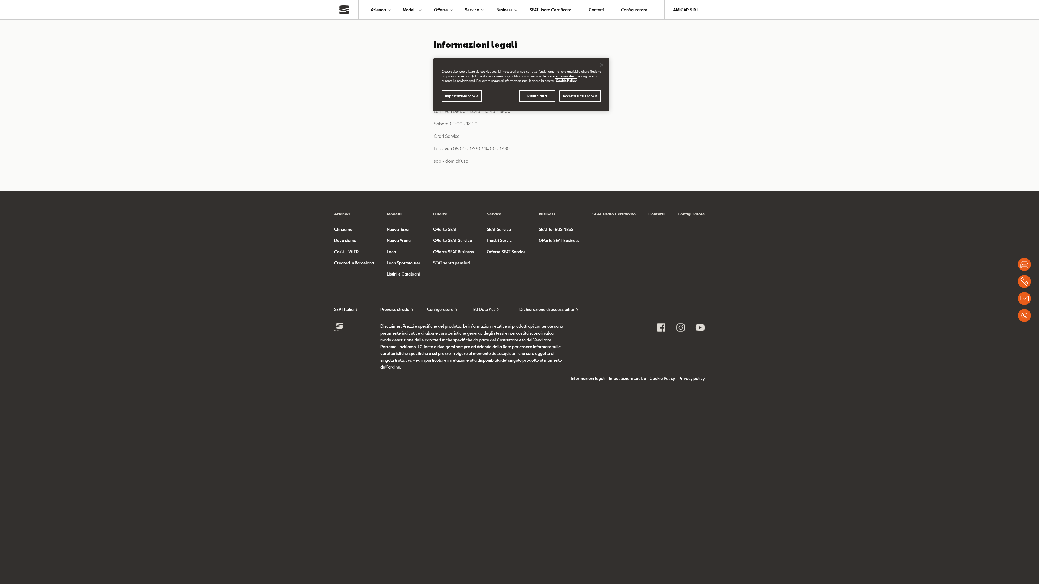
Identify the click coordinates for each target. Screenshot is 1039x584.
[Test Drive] (1024, 264)
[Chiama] (1024, 281)
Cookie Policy (662, 378)
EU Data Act (484, 309)
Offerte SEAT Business (453, 252)
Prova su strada (394, 309)
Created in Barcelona (354, 263)
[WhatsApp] (1024, 315)
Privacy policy (692, 378)
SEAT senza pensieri (451, 263)
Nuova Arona (399, 240)
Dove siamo (345, 240)
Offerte (441, 10)
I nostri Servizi (500, 240)
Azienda (378, 10)
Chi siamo (343, 229)
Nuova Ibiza (398, 229)
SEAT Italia (344, 309)
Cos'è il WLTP (346, 252)
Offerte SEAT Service (452, 240)
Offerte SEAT (445, 229)
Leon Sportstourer (403, 263)
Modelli (410, 10)
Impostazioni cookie (462, 96)
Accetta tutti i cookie (580, 96)
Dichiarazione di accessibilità (543, 309)
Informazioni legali (588, 378)
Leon (391, 252)
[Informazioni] (1024, 298)
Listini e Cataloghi (403, 274)
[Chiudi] (602, 65)
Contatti (596, 10)
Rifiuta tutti (537, 96)
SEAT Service (499, 229)
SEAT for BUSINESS (556, 229)
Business (504, 10)
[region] (521, 84)
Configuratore (634, 10)
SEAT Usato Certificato (550, 10)
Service (472, 10)
